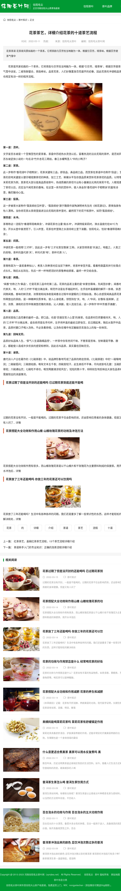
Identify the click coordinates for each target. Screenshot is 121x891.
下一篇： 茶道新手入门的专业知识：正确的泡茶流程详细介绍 (37, 547)
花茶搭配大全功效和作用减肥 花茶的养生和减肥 (73, 692)
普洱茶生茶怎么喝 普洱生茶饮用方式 (66, 782)
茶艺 (80, 528)
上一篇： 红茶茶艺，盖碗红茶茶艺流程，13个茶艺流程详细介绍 (39, 541)
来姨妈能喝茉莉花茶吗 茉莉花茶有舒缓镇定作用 (73, 722)
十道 (110, 528)
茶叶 (97, 874)
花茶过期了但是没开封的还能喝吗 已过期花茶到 (73, 571)
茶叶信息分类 (60, 879)
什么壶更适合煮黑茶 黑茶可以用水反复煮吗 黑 (72, 752)
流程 (95, 528)
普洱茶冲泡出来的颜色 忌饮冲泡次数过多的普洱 (73, 842)
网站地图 (115, 874)
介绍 (50, 528)
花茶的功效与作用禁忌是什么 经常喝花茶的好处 (73, 661)
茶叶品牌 (107, 6)
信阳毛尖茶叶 (69, 41)
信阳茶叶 (89, 6)
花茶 (9, 528)
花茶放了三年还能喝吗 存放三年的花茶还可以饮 (73, 631)
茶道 (65, 528)
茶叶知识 (22, 19)
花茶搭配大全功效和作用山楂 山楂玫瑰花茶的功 (73, 601)
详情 (18, 422)
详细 (36, 528)
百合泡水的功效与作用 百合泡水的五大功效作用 (73, 812)
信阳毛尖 (38, 4)
